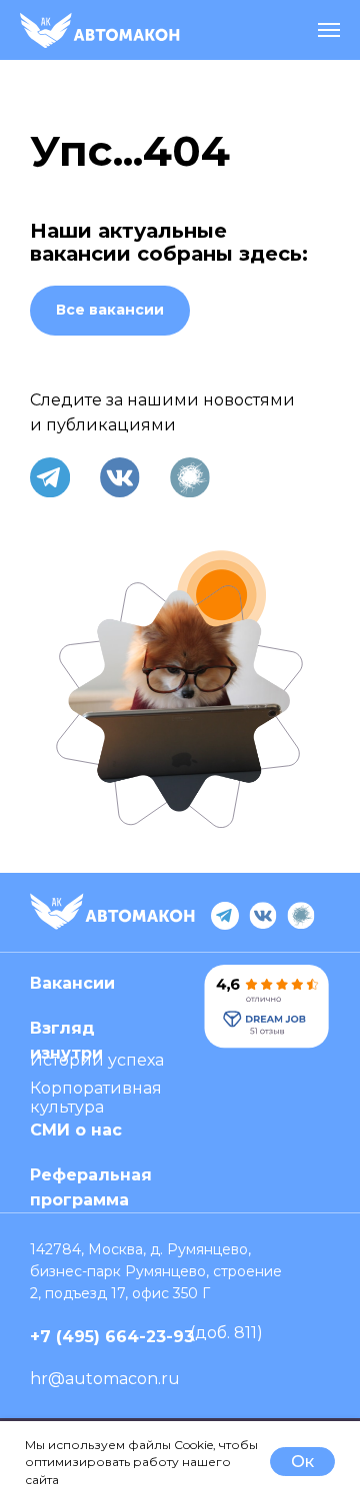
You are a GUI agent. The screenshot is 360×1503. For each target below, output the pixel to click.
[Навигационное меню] (329, 30)
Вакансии (72, 983)
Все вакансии (110, 310)
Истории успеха (97, 1060)
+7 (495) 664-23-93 (112, 1336)
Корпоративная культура (96, 1098)
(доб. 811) (226, 1332)
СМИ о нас (76, 1130)
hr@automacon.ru (105, 1378)
